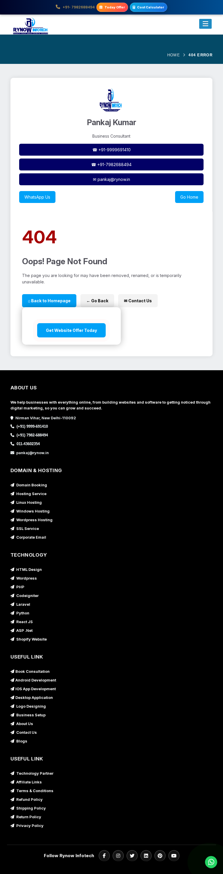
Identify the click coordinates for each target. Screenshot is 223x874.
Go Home (189, 197)
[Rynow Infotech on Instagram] (118, 855)
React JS (24, 621)
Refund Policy (29, 799)
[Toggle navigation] (205, 24)
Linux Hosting (28, 502)
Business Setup (30, 715)
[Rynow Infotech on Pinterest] (160, 855)
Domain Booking (31, 485)
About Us (24, 723)
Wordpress (26, 578)
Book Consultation (32, 671)
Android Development (35, 680)
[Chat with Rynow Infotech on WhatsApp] (209, 862)
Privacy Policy (29, 825)
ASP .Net (24, 630)
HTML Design (28, 569)
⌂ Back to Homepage (49, 300)
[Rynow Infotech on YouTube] (173, 855)
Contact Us (26, 732)
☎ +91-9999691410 (111, 149)
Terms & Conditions (34, 790)
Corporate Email (30, 537)
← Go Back (97, 300)
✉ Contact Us (138, 300)
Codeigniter (27, 595)
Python (22, 613)
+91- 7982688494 (78, 7)
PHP (19, 587)
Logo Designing (30, 706)
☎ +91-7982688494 (111, 164)
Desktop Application (34, 697)
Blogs (21, 741)
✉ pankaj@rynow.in (111, 179)
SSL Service (27, 528)
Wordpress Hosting (34, 519)
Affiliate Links (28, 782)
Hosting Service (30, 493)
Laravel (22, 604)
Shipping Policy (30, 808)
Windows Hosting (32, 511)
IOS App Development (35, 688)
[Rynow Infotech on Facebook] (104, 855)
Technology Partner (34, 773)
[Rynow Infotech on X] (132, 855)
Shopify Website (31, 639)
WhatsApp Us (37, 197)
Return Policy (28, 816)
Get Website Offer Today (71, 330)
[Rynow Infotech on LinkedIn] (146, 855)
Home (173, 55)
